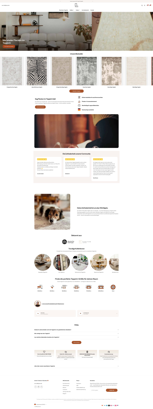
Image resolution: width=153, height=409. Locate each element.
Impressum (78, 383)
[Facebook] (35, 387)
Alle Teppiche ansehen (9, 46)
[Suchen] (142, 5)
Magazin (64, 393)
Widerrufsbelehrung (80, 387)
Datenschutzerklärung (81, 389)
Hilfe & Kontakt (66, 385)
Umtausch (65, 389)
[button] (60, 1)
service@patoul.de (38, 383)
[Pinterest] (41, 387)
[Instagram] (38, 387)
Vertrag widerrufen (67, 391)
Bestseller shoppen (76, 91)
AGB (77, 385)
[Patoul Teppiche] (76, 5)
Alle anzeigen (77, 342)
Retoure (64, 387)
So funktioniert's (40, 107)
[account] (144, 5)
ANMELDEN (111, 390)
